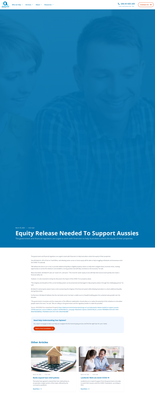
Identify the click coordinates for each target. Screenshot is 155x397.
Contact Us (144, 5)
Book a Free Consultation (43, 328)
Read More (36, 389)
